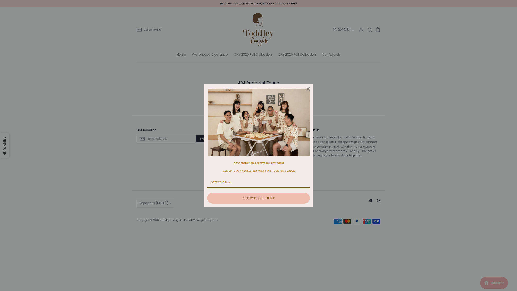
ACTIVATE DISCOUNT (259, 198)
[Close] (308, 89)
